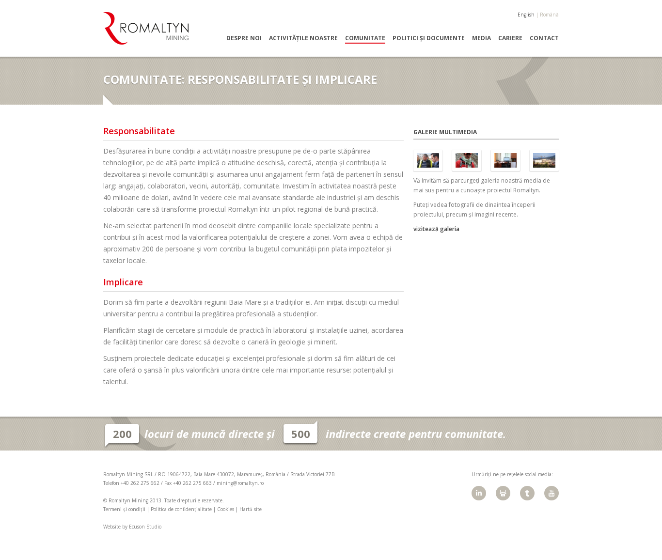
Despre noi (244, 38)
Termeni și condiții (124, 509)
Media (481, 38)
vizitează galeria (436, 229)
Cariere (510, 38)
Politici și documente (429, 38)
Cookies (225, 509)
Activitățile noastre (303, 38)
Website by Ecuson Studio (132, 526)
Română (549, 14)
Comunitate (365, 38)
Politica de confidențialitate (181, 509)
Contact (544, 38)
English (526, 14)
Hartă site (250, 509)
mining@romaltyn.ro (240, 483)
